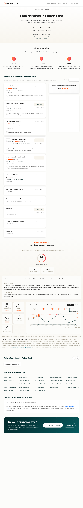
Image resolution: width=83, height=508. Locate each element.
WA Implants (9, 231)
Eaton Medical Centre (12, 86)
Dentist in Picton (8, 377)
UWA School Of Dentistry (13, 121)
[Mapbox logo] (52, 130)
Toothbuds (9, 208)
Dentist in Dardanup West (57, 380)
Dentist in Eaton (39, 377)
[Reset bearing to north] (77, 102)
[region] (64, 113)
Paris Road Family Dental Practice (16, 157)
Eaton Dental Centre (12, 175)
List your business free (54, 425)
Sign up (65, 3)
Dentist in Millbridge (24, 380)
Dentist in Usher (54, 387)
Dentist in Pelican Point (56, 377)
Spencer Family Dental (19, 139)
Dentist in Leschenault (25, 390)
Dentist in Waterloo (9, 380)
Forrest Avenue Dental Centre (15, 104)
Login (59, 3)
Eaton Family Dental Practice (14, 189)
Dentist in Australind (55, 383)
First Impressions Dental (13, 199)
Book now (39, 104)
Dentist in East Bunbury (10, 383)
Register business (73, 3)
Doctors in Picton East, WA (12, 364)
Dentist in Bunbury (70, 383)
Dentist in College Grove (41, 383)
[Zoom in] (77, 97)
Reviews (70, 304)
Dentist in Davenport (71, 377)
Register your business (41, 38)
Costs (76, 304)
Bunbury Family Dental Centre (15, 222)
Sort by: (66, 80)
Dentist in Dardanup (24, 387)
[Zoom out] (77, 100)
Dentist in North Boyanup (72, 387)
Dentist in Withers (39, 387)
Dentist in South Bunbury (10, 387)
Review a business (51, 3)
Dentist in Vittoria (39, 380)
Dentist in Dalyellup (40, 390)
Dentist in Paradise (70, 380)
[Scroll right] (77, 358)
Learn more (69, 425)
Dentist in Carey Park (24, 383)
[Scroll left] (74, 358)
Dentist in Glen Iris (23, 377)
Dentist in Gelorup (8, 390)
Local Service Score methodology (21, 347)
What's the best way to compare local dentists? (21, 403)
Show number (39, 86)
